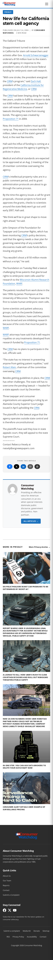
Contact (6, 890)
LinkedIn (23, 466)
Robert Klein (9, 367)
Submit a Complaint (11, 895)
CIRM (9, 81)
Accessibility (32, 936)
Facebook (9, 466)
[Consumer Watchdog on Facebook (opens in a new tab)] (4, 911)
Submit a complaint (12, 931)
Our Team (7, 880)
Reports (6, 885)
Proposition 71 (11, 118)
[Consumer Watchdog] (9, 4)
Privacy (8, 12)
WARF (19, 283)
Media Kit (27, 931)
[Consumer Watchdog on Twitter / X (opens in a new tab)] (9, 911)
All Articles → (31, 521)
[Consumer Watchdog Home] (26, 835)
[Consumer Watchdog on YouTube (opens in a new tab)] (14, 911)
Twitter (16, 466)
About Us (7, 876)
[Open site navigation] (47, 4)
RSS (8, 936)
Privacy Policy (18, 936)
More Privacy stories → (39, 547)
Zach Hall (36, 81)
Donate (36, 931)
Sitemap (46, 931)
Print (37, 466)
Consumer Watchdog (27, 487)
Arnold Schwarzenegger (35, 55)
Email (30, 466)
